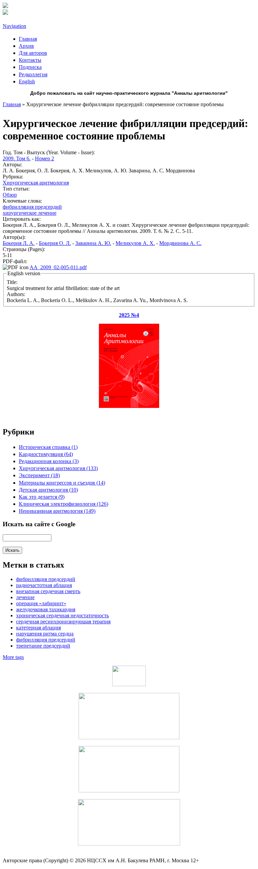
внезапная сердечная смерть (48, 591)
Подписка (30, 67)
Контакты (30, 60)
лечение (25, 597)
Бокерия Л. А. (19, 243)
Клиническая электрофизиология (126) (63, 504)
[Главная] (5, 6)
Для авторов (33, 53)
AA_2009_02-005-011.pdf (58, 267)
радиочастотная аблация (44, 585)
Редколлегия (33, 74)
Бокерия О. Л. (55, 243)
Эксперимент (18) (39, 475)
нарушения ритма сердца (45, 633)
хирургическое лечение (29, 213)
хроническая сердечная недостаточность (62, 615)
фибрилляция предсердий (45, 640)
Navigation (14, 26)
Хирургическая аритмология (36, 182)
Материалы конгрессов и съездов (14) (62, 483)
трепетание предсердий (43, 646)
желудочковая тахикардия (45, 609)
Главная (28, 39)
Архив (26, 46)
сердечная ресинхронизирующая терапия (63, 621)
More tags (13, 657)
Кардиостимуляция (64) (46, 454)
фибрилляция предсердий (32, 207)
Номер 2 (44, 158)
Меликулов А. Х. (135, 243)
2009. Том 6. (17, 158)
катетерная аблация (38, 627)
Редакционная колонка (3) (49, 461)
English (27, 81)
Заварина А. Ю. (93, 243)
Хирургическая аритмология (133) (58, 468)
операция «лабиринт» (41, 603)
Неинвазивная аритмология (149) (57, 511)
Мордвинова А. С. (180, 243)
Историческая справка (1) (48, 447)
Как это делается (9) (41, 497)
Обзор (10, 195)
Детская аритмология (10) (48, 490)
